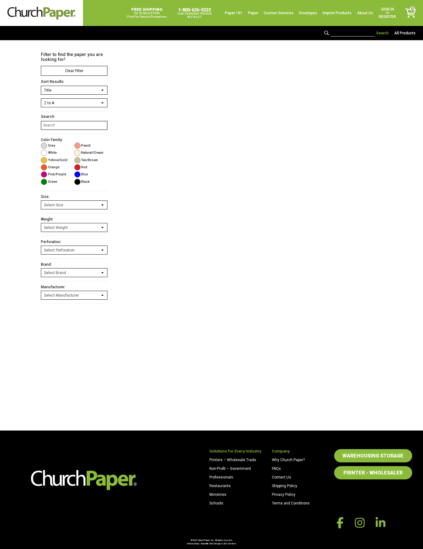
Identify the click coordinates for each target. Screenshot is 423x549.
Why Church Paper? (288, 460)
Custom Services (279, 13)
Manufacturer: (53, 287)
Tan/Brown (89, 160)
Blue (84, 174)
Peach (86, 146)
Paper (253, 13)
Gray (51, 146)
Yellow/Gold (58, 160)
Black (85, 182)
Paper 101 (233, 13)
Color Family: (52, 140)
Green (52, 182)
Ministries (217, 494)
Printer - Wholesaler (373, 473)
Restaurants (220, 486)
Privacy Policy (283, 494)
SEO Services (229, 543)
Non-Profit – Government (230, 468)
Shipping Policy (284, 486)
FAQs (276, 468)
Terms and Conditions (291, 503)
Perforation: (51, 242)
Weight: (47, 219)
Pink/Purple (57, 174)
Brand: (46, 264)
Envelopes (308, 13)
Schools (216, 503)
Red (84, 167)
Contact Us (281, 477)
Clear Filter (74, 71)
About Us (365, 13)
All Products (405, 33)
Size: (45, 197)
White (52, 153)
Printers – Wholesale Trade (232, 460)
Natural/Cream (92, 153)
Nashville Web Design (210, 543)
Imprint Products (337, 13)
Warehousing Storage (372, 456)
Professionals (221, 477)
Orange (53, 167)
